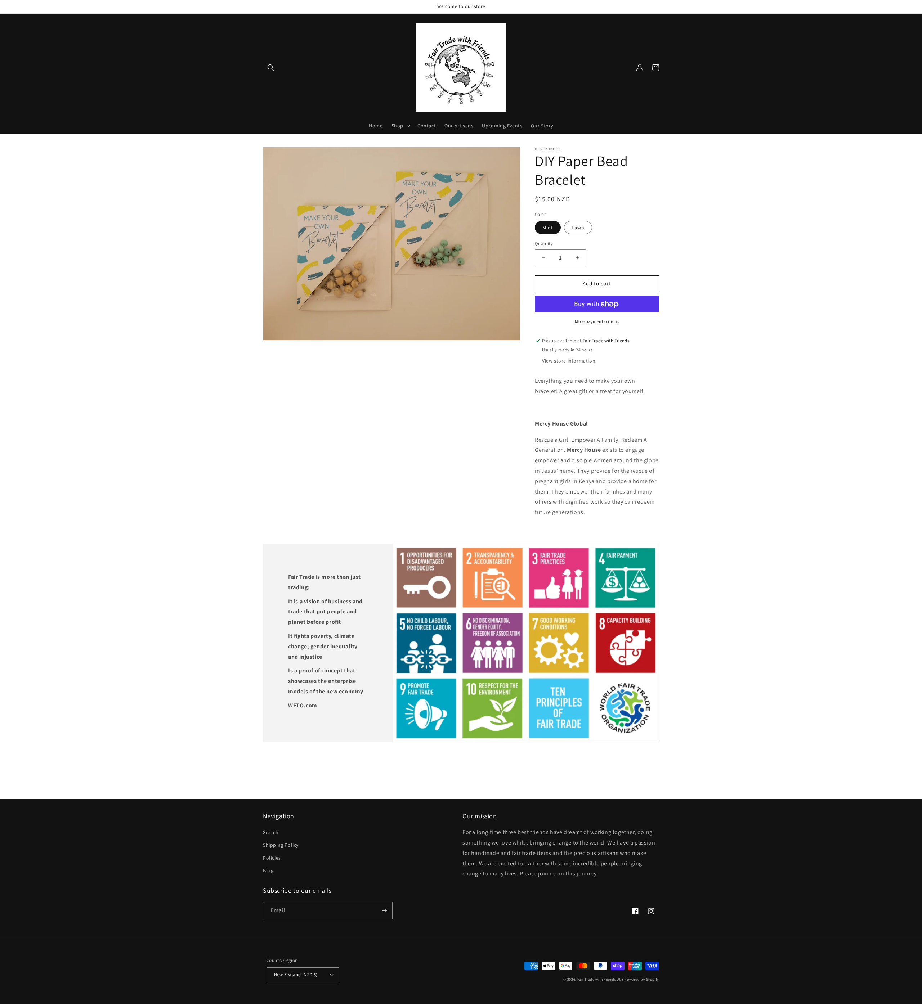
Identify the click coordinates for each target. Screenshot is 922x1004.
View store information (568, 360)
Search (271, 832)
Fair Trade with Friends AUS (600, 979)
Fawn (578, 227)
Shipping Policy (281, 845)
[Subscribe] (384, 910)
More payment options (597, 321)
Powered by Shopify (642, 979)
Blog (268, 870)
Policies (272, 858)
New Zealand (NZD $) (296, 975)
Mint (547, 227)
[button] (271, 68)
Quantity (544, 243)
